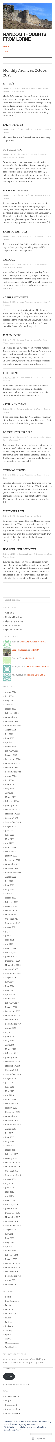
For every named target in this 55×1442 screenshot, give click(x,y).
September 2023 (13, 822)
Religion (40, 475)
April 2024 (10, 793)
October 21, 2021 (9, 236)
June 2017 (9, 1137)
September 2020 (13, 973)
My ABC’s (8, 83)
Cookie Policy (14, 1430)
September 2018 (13, 1074)
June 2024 (10, 784)
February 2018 (11, 1104)
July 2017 (9, 1133)
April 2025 (10, 742)
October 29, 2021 (9, 129)
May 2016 (9, 1192)
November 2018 (12, 1066)
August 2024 (10, 776)
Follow (9, 1376)
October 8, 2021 (9, 302)
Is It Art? (35, 650)
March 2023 (10, 847)
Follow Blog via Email (14, 1354)
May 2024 (9, 789)
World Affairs (11, 1347)
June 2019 (9, 1036)
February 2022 (11, 902)
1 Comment (20, 157)
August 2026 (10, 692)
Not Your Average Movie (19, 549)
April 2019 (10, 1045)
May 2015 (9, 1242)
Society (11, 157)
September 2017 (13, 1124)
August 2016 (10, 1179)
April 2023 (10, 843)
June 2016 (9, 1188)
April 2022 (10, 893)
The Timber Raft (13, 511)
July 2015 (9, 1234)
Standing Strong (14, 470)
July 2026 (9, 696)
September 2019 (13, 1024)
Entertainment (43, 154)
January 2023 (11, 856)
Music (49, 554)
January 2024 (11, 805)
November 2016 (12, 1166)
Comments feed (12, 1409)
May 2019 (9, 1040)
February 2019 (11, 1053)
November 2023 (12, 814)
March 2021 (10, 948)
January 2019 (11, 1057)
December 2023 (12, 809)
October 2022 (11, 868)
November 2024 (13, 763)
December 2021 (12, 910)
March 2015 (10, 1250)
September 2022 (13, 873)
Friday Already (13, 124)
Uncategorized (42, 302)
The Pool (9, 259)
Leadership (40, 437)
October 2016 (11, 1171)
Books (40, 88)
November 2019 (12, 1015)
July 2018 (9, 1082)
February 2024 (12, 801)
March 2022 (10, 898)
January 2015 (11, 1259)
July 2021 (9, 931)
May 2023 (9, 839)
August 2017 (10, 1129)
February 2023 (11, 851)
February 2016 (11, 1204)
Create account (12, 1396)
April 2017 (10, 1146)
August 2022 (10, 877)
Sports (5, 267)
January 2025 (11, 755)
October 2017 (11, 1120)
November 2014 (12, 1267)
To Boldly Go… (12, 149)
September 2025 (13, 725)
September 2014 (13, 1276)
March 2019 (10, 1049)
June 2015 (9, 1238)
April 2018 (10, 1095)
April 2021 (9, 944)
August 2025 (10, 730)
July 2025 (9, 734)
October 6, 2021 (9, 378)
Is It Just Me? (11, 373)
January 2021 (11, 956)
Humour (6, 91)
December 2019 (12, 1011)
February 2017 (11, 1154)
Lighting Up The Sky (14, 621)
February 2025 (11, 751)
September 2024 (13, 772)
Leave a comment (17, 91)
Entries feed (11, 1405)
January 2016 (11, 1208)
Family (45, 88)
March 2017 (10, 1150)
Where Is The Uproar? (17, 432)
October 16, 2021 (9, 264)
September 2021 (13, 923)
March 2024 (10, 797)
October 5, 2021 (9, 409)
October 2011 (11, 1284)
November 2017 (12, 1116)
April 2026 (10, 705)
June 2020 (10, 986)
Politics (48, 437)
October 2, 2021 (9, 516)
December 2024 (12, 759)
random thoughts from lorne (24, 36)
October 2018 (11, 1070)
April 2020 (10, 994)
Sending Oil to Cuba (36, 675)
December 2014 (12, 1263)
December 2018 (12, 1062)
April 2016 (10, 1196)
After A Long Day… (15, 404)
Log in (8, 1401)
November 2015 (12, 1217)
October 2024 (11, 767)
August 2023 (10, 826)
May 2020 (9, 990)
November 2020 (13, 965)
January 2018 (11, 1108)
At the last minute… (16, 297)
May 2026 (9, 700)
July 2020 (9, 982)
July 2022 (9, 881)
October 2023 (11, 818)
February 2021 (11, 952)
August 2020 (10, 978)
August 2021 (10, 927)
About (6, 47)
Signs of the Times (15, 231)
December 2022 (12, 860)
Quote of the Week (13, 629)
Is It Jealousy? (12, 335)
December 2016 (12, 1162)
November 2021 (12, 914)
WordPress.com (12, 1413)
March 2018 (10, 1099)
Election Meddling (13, 617)
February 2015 (11, 1255)
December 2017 (12, 1112)
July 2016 (9, 1183)
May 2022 (9, 889)
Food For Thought (15, 190)
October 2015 (11, 1221)
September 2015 (13, 1225)
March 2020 (10, 998)
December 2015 (12, 1213)
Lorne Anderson (27, 88)
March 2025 (10, 747)
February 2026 (12, 713)
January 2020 (11, 1007)
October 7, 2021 (9, 340)
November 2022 (12, 864)
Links (5, 51)
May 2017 (9, 1141)
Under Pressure (12, 625)
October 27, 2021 (9, 195)
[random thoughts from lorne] (27, 14)
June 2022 (9, 885)
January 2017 (11, 1158)
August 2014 (10, 1280)
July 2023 (9, 831)
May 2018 (9, 1091)
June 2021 (9, 936)
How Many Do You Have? (38, 666)
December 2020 (12, 961)
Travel (5, 478)
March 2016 (10, 1200)
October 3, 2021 (9, 475)
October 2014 (11, 1272)
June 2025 (9, 738)
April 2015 (9, 1246)
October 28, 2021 (9, 154)
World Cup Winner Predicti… (33, 642)
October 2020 (11, 969)
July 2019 (9, 1032)
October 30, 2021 (9, 88)
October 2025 (11, 721)
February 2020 (12, 1003)
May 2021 (9, 940)
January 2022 (11, 906)
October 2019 (11, 1020)
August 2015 (10, 1230)
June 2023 (9, 835)
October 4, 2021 (9, 437)
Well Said (9, 613)
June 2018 (9, 1087)
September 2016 (13, 1175)
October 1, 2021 (9, 554)
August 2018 (10, 1078)
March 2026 (10, 709)
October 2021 (11, 919)
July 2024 (9, 780)
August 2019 (10, 1028)
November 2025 (12, 717)
